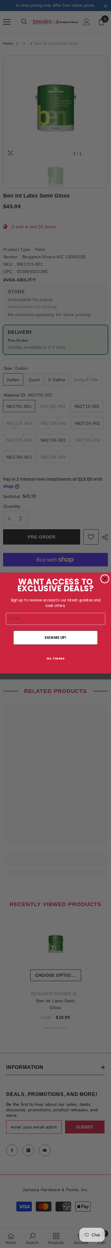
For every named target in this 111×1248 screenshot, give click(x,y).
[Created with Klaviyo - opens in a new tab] (55, 674)
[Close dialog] (105, 579)
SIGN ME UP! (55, 637)
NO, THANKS (55, 658)
